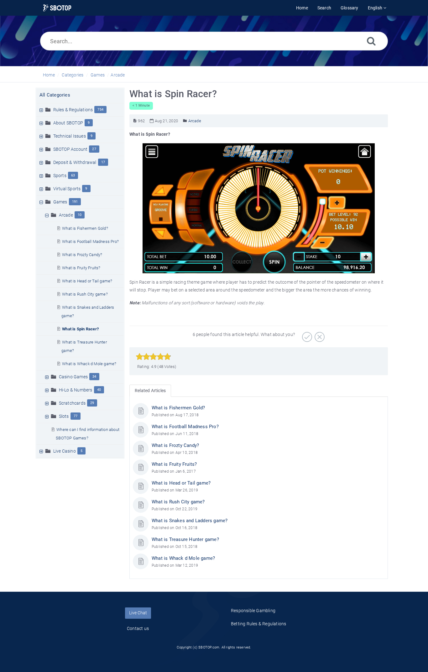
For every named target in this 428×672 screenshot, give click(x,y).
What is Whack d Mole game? (89, 363)
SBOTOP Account (70, 149)
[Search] (371, 41)
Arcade (118, 74)
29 (92, 403)
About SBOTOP (68, 122)
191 (75, 202)
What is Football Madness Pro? (90, 241)
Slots (64, 416)
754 (100, 110)
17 (103, 162)
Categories (72, 74)
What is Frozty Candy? (82, 254)
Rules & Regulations (73, 109)
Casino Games (73, 376)
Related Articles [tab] (150, 390)
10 (79, 215)
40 (99, 390)
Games (98, 74)
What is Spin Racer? (80, 329)
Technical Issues (69, 136)
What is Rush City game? (85, 294)
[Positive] (306, 334)
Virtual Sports (67, 188)
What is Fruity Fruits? (81, 267)
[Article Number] (135, 121)
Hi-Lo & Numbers (75, 389)
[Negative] (319, 334)
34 (94, 377)
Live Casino (64, 451)
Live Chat (138, 612)
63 (73, 175)
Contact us (138, 628)
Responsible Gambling (253, 610)
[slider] (153, 356)
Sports (59, 175)
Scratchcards (72, 403)
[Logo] (57, 8)
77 (75, 416)
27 (94, 149)
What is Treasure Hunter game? (185, 539)
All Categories (54, 95)
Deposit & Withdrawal (75, 162)
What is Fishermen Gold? (85, 228)
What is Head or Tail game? (87, 281)
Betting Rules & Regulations (258, 623)
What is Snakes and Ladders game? (189, 520)
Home (49, 74)
